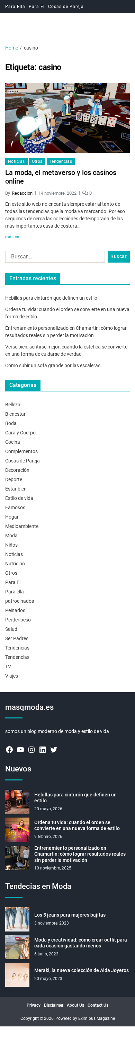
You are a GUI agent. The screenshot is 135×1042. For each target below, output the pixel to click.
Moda (11, 535)
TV (8, 666)
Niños (11, 545)
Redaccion (22, 193)
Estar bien (16, 489)
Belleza (12, 404)
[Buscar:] (53, 258)
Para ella (14, 591)
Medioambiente (21, 526)
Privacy (33, 1005)
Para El (37, 6)
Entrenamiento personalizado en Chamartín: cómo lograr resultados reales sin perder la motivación (80, 854)
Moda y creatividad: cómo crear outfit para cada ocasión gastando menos (80, 943)
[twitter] (54, 749)
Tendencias (61, 161)
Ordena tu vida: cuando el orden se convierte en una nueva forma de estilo (77, 825)
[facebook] (9, 749)
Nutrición (15, 563)
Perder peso (18, 619)
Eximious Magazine (96, 1018)
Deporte (13, 479)
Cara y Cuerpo (20, 432)
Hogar (12, 517)
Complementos (21, 451)
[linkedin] (42, 749)
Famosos (15, 507)
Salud (11, 629)
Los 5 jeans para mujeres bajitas (70, 915)
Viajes (11, 676)
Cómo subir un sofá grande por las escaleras (52, 365)
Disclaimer (53, 1005)
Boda (11, 423)
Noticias (16, 161)
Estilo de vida (19, 498)
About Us (75, 1005)
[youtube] (20, 749)
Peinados (15, 610)
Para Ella (15, 6)
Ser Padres (16, 638)
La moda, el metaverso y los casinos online (60, 176)
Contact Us (98, 1005)
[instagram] (31, 749)
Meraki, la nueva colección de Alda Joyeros (81, 970)
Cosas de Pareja (66, 6)
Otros (37, 161)
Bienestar (15, 414)
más (9, 237)
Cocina (12, 442)
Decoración (17, 470)
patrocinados (19, 601)
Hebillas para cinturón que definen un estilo (51, 298)
